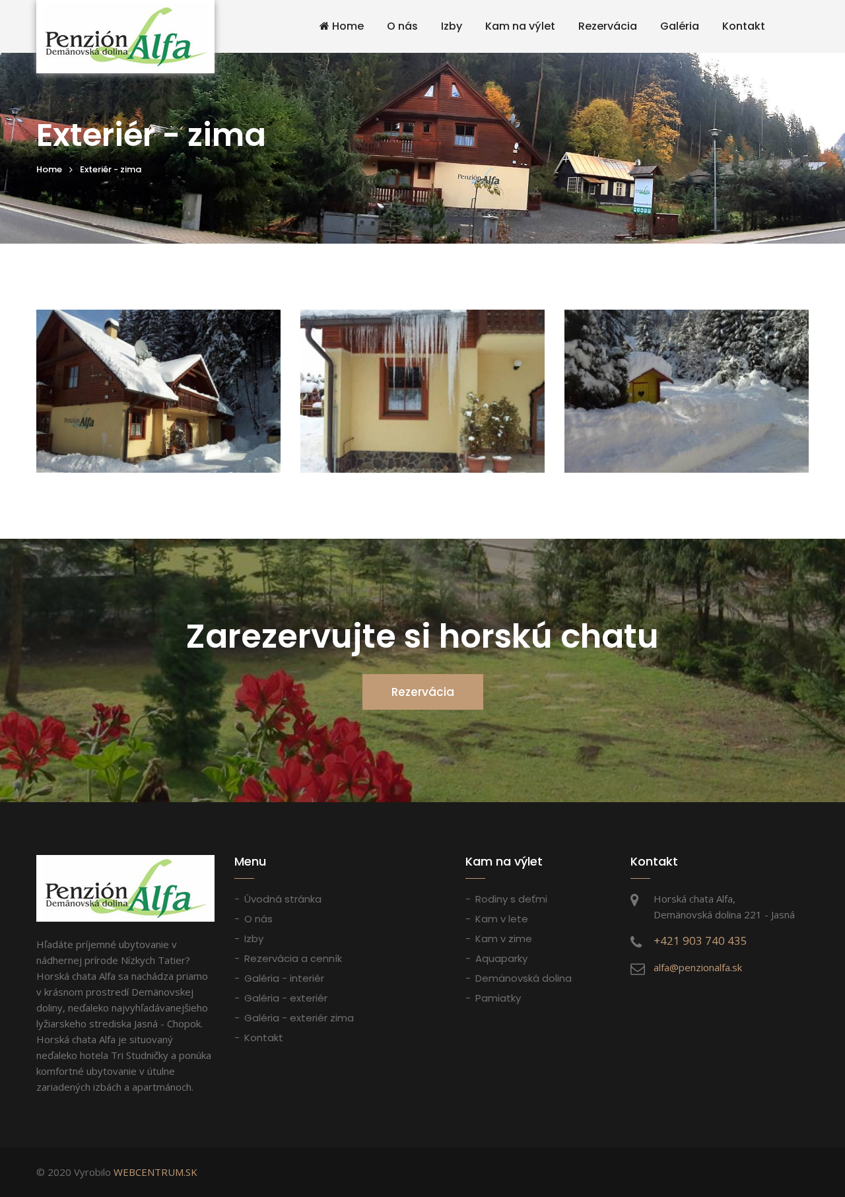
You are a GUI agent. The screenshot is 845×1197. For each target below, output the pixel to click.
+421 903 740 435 (700, 940)
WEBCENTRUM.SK (155, 1172)
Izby (451, 26)
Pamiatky (498, 998)
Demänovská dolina (523, 978)
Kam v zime (503, 938)
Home (346, 26)
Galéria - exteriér (285, 998)
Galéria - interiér (284, 978)
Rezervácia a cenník (293, 958)
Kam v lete (501, 919)
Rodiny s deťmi (511, 899)
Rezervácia (607, 26)
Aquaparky (501, 958)
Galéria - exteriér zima (299, 1018)
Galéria (679, 26)
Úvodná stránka (282, 899)
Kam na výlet (520, 26)
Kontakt (743, 26)
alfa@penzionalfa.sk (698, 967)
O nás (402, 26)
